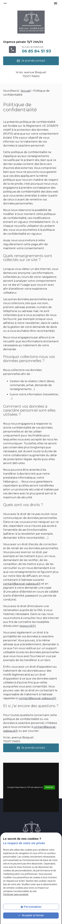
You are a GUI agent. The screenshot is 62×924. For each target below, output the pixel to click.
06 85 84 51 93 (36, 51)
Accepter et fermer (32, 915)
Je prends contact (31, 61)
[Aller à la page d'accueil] (31, 23)
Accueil (26, 90)
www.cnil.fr (27, 625)
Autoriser (49, 787)
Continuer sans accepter (16, 894)
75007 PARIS (31, 74)
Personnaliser (33, 906)
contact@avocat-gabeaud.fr (22, 583)
